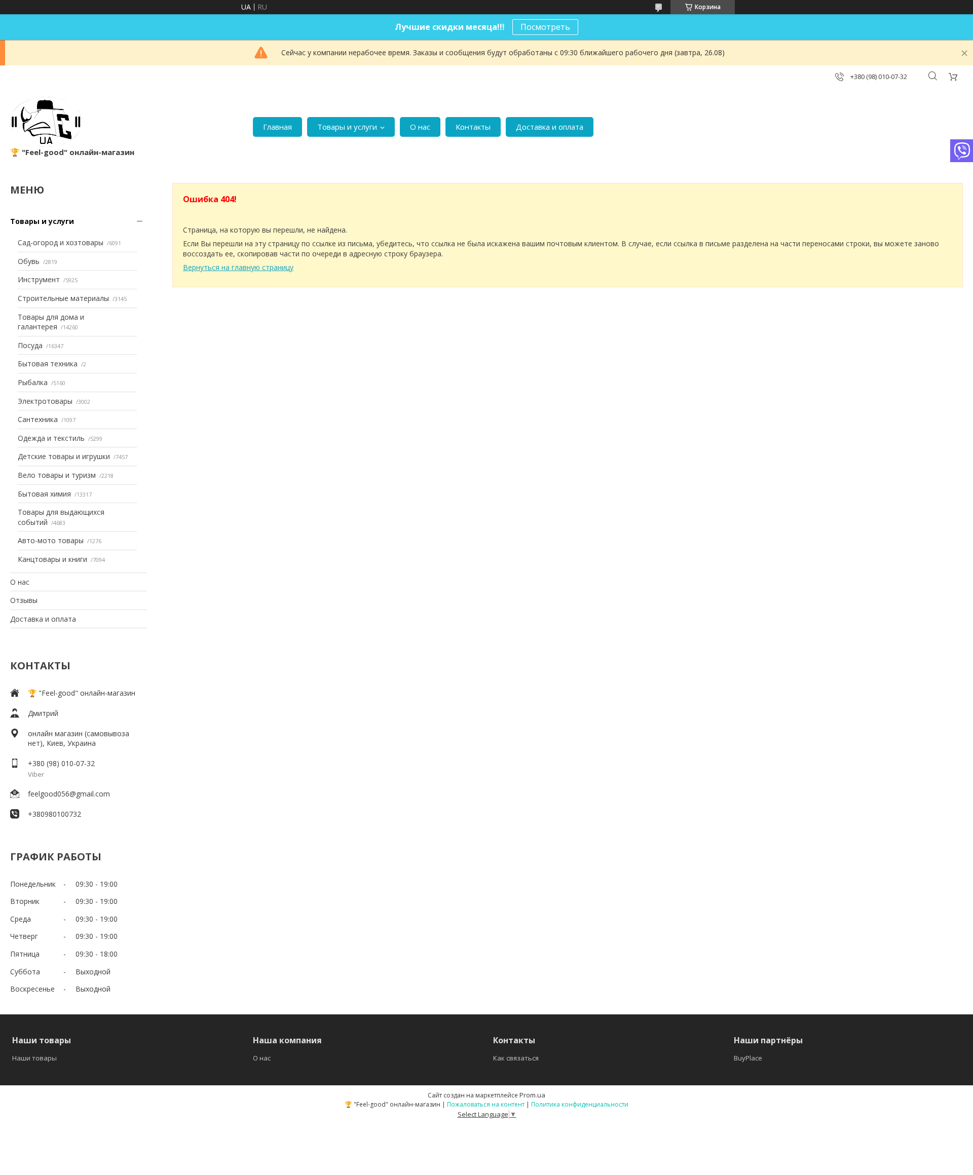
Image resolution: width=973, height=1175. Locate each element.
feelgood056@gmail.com (69, 794)
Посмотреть (545, 26)
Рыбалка (33, 382)
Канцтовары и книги (52, 559)
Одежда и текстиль (51, 438)
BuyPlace (748, 1058)
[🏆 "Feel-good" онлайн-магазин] (46, 122)
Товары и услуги (347, 127)
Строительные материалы (63, 298)
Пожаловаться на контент (486, 1104)
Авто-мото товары (51, 540)
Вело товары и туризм (57, 475)
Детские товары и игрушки (64, 456)
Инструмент (39, 279)
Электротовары (45, 401)
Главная (277, 127)
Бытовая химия (44, 494)
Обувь (29, 261)
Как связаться (516, 1058)
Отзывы (24, 600)
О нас (420, 127)
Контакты (473, 127)
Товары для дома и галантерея (51, 322)
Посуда (30, 345)
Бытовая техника (48, 363)
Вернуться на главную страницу (238, 267)
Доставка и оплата (549, 127)
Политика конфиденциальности (579, 1104)
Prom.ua (532, 1095)
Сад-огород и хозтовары (60, 242)
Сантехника (38, 419)
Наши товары (34, 1058)
